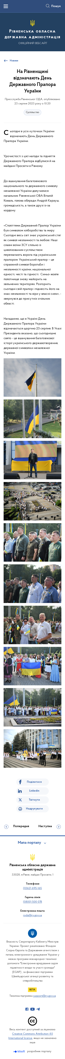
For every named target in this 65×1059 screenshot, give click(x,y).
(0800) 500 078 (32, 901)
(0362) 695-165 (32, 888)
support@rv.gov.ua (44, 996)
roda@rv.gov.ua (32, 915)
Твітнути (34, 799)
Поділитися (34, 782)
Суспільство (32, 112)
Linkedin (34, 790)
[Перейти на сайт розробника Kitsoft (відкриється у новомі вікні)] (19, 1051)
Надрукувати (34, 808)
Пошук (56, 6)
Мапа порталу (29, 843)
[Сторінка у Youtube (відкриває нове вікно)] (32, 1009)
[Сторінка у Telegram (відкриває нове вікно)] (38, 1009)
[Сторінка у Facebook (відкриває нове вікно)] (27, 1009)
